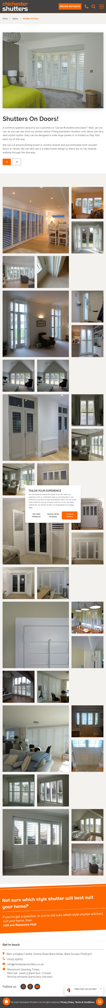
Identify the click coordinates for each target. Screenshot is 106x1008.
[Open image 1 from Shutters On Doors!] (36, 220)
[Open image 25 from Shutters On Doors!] (53, 687)
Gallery (15, 19)
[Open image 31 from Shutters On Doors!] (36, 842)
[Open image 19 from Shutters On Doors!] (19, 583)
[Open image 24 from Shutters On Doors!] (19, 687)
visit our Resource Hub (19, 924)
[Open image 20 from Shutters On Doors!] (53, 583)
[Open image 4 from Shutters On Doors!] (19, 272)
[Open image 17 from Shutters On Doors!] (87, 514)
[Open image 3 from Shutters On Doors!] (87, 237)
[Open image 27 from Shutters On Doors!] (87, 721)
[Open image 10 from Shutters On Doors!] (53, 376)
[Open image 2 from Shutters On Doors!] (87, 203)
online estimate (70, 6)
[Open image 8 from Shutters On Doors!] (87, 341)
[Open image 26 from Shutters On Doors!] (36, 738)
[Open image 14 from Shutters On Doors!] (19, 479)
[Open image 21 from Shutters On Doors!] (36, 635)
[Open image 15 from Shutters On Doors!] (53, 479)
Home (5, 19)
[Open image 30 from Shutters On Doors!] (53, 790)
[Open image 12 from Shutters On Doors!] (87, 410)
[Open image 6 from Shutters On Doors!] (36, 324)
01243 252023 (15, 959)
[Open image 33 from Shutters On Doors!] (87, 860)
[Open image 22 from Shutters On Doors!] (87, 618)
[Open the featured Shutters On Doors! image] (53, 70)
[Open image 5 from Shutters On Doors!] (53, 272)
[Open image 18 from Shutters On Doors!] (87, 548)
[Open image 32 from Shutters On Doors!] (87, 825)
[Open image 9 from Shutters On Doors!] (19, 376)
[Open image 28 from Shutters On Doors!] (87, 756)
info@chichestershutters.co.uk (25, 964)
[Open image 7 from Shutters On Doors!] (87, 307)
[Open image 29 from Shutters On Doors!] (19, 790)
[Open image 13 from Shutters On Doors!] (87, 445)
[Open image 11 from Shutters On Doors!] (36, 427)
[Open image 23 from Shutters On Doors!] (87, 652)
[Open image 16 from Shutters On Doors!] (36, 531)
